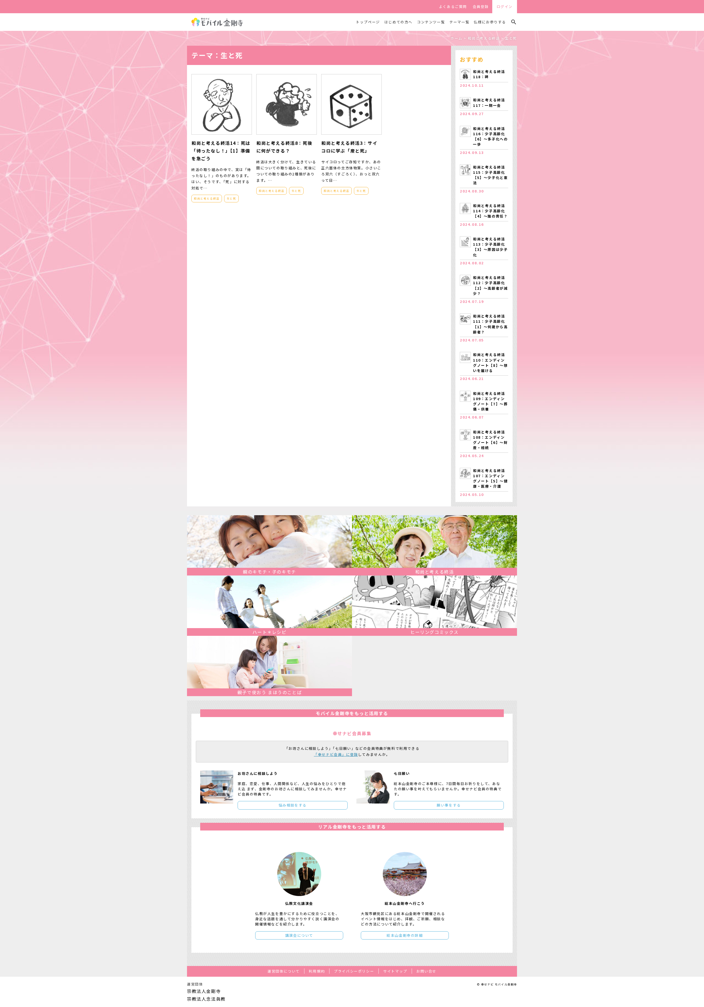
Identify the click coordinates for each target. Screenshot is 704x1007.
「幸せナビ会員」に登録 (336, 754)
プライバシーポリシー (354, 971)
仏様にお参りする (490, 22)
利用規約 (317, 971)
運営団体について (284, 971)
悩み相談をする (293, 805)
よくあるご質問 (453, 6)
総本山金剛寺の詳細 (405, 935)
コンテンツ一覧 (431, 22)
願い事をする (449, 805)
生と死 (231, 198)
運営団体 (195, 984)
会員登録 (481, 6)
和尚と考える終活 (206, 198)
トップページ (368, 22)
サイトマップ (395, 971)
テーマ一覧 (459, 22)
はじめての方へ (398, 22)
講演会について (299, 935)
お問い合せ (426, 971)
